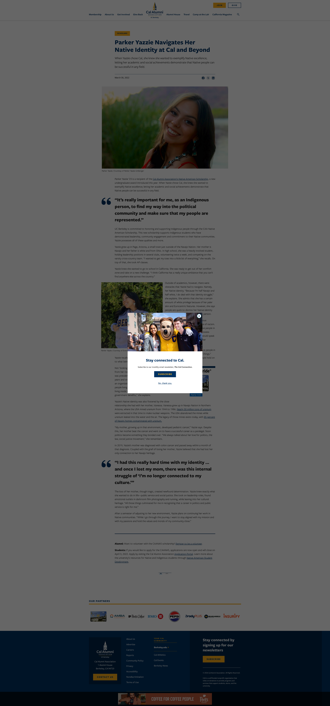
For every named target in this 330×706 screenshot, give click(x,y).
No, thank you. (165, 383)
